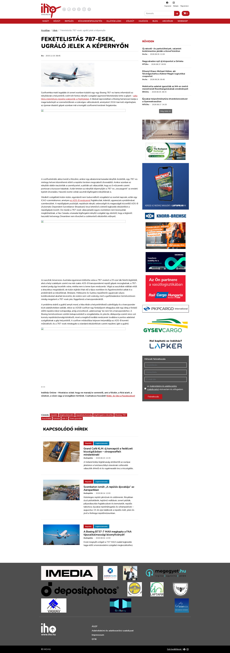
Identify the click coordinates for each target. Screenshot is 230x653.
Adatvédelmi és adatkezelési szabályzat (113, 630)
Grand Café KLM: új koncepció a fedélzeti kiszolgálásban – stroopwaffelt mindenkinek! (108, 451)
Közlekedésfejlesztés (90, 21)
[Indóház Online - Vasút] (64, 9)
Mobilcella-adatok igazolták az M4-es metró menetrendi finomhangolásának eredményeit (165, 87)
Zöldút (130, 21)
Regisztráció (184, 6)
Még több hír (165, 111)
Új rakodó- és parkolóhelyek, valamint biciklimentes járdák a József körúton (161, 50)
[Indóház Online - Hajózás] (84, 9)
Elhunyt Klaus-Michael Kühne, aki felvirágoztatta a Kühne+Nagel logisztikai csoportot (163, 74)
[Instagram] (173, 3)
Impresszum (98, 634)
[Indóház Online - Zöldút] (79, 9)
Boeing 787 (120, 415)
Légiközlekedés (101, 443)
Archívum (167, 21)
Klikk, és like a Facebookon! (121, 395)
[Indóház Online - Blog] (74, 9)
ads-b (65, 418)
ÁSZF (94, 626)
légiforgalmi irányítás (103, 415)
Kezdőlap (45, 30)
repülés (54, 415)
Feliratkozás (153, 396)
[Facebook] (166, 3)
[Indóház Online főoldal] (89, 9)
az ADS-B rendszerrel (80, 200)
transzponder (76, 418)
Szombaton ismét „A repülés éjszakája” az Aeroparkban (109, 488)
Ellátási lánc (114, 21)
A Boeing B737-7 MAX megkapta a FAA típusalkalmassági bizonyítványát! (108, 533)
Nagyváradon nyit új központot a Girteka (162, 61)
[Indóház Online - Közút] (69, 9)
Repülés (69, 21)
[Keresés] (177, 13)
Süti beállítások (174, 649)
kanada (56, 418)
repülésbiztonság (84, 415)
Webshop (183, 21)
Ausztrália (46, 418)
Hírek (55, 30)
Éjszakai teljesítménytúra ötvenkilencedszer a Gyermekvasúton (165, 100)
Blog (155, 21)
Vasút (45, 21)
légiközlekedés (67, 415)
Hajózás (143, 21)
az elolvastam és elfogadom (165, 388)
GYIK (94, 639)
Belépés (175, 6)
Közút (57, 21)
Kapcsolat (168, 6)
